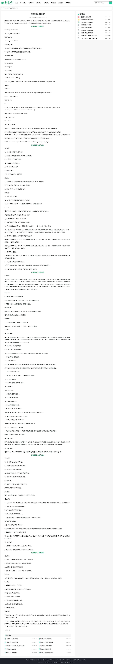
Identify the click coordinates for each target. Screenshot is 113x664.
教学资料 (68, 3)
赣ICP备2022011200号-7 (70, 662)
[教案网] (6, 3)
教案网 (8, 8)
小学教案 (31, 3)
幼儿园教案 (23, 3)
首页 (16, 3)
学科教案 (53, 3)
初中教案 (38, 3)
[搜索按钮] (110, 2)
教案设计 (60, 3)
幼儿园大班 (7, 630)
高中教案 (46, 3)
